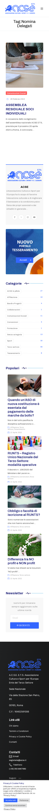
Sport (9, 341)
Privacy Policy (9, 809)
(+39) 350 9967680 (17, 769)
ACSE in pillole (13, 291)
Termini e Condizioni (19, 731)
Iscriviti (24, 625)
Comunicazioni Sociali (16, 93)
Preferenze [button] (24, 800)
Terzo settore (13, 347)
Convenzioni (12, 322)
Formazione (12, 328)
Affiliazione (12, 297)
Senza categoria (14, 335)
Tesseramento (13, 353)
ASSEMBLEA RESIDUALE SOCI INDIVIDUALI (20, 109)
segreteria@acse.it (17, 760)
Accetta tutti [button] (11, 800)
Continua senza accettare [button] (15, 805)
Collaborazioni (13, 310)
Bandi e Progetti (14, 303)
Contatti (13, 742)
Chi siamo (13, 725)
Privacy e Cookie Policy (20, 736)
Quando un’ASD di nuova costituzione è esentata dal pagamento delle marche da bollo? (23, 407)
